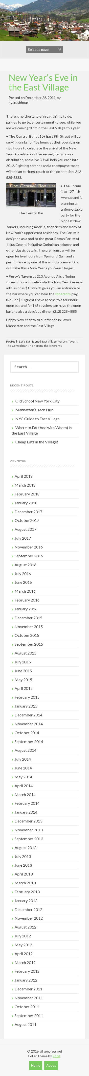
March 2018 (25, 485)
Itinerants (63, 294)
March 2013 (25, 882)
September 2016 (29, 555)
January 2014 (26, 812)
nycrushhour (18, 102)
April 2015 (24, 688)
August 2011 (25, 1024)
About (51, 1065)
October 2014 (27, 732)
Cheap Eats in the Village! (36, 441)
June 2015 (23, 670)
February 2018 (27, 494)
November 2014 (29, 723)
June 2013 (23, 865)
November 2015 (29, 626)
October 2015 (27, 635)
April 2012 (24, 953)
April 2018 (24, 476)
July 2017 (23, 538)
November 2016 (29, 547)
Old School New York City (37, 401)
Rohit (56, 1056)
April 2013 (24, 874)
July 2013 (23, 856)
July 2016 (23, 573)
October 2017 (27, 520)
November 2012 (29, 918)
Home (35, 1065)
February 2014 (27, 803)
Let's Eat (24, 341)
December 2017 (28, 511)
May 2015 (23, 679)
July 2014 (23, 759)
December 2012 (28, 909)
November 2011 (29, 997)
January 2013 (26, 900)
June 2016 (23, 582)
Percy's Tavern (67, 341)
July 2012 (23, 935)
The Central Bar (16, 345)
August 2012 (25, 927)
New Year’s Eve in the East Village (43, 82)
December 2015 (28, 617)
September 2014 (29, 741)
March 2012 (25, 962)
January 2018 (26, 502)
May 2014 (23, 776)
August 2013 (25, 847)
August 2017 (25, 529)
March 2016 (25, 591)
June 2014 (23, 768)
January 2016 (26, 608)
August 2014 (25, 750)
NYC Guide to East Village (37, 418)
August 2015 (25, 653)
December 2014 (28, 714)
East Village (49, 341)
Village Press (44, 18)
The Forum (35, 345)
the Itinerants (53, 345)
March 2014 (25, 794)
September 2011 (29, 1015)
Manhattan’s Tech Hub (34, 409)
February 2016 (27, 600)
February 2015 (27, 697)
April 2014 (24, 785)
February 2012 (27, 971)
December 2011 (28, 988)
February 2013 (27, 891)
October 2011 (27, 1006)
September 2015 (29, 644)
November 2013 (29, 829)
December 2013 (28, 821)
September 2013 (29, 838)
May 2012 (23, 944)
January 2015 (26, 706)
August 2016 (25, 564)
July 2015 (23, 661)
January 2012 (26, 980)
